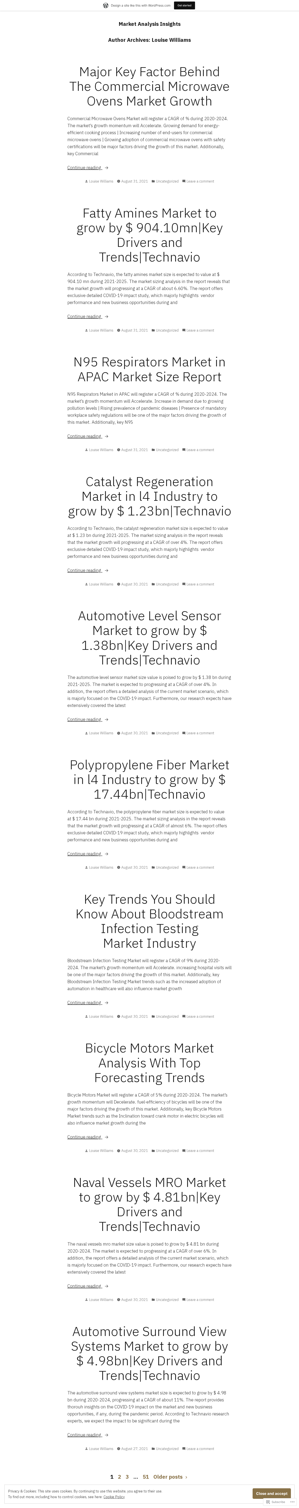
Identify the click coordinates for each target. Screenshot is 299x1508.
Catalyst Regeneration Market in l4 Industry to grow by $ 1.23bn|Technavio (149, 496)
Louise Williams (101, 181)
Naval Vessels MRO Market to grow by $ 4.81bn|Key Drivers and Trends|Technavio (149, 1204)
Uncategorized (167, 181)
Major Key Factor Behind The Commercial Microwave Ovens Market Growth (149, 86)
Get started (185, 5)
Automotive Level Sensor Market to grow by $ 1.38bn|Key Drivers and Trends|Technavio (149, 637)
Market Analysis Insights (150, 23)
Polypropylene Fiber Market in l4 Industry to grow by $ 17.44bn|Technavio (150, 779)
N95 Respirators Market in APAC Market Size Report (149, 369)
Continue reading (84, 167)
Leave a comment (200, 181)
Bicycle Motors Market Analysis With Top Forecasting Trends (149, 1062)
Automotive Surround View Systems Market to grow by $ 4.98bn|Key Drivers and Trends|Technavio (149, 1353)
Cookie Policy (114, 1496)
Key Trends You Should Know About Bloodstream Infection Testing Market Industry (150, 920)
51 (146, 1476)
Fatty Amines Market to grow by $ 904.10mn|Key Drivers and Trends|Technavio (149, 234)
